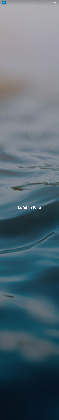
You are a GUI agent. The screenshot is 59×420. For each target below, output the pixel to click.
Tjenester (22, 2)
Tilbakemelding (43, 2)
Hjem (13, 2)
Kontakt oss (38, 2)
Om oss (16, 2)
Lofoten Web (29, 207)
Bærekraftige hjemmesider (29, 2)
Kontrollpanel (50, 2)
